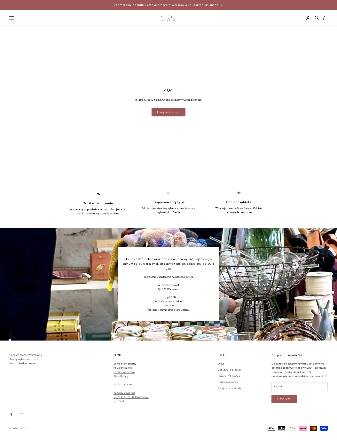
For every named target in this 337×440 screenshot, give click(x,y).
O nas (221, 363)
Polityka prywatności (230, 388)
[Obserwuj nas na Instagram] (21, 415)
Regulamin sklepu (228, 382)
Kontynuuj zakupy (168, 112)
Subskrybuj (284, 398)
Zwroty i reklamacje (229, 376)
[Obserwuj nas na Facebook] (11, 415)
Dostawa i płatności (229, 369)
